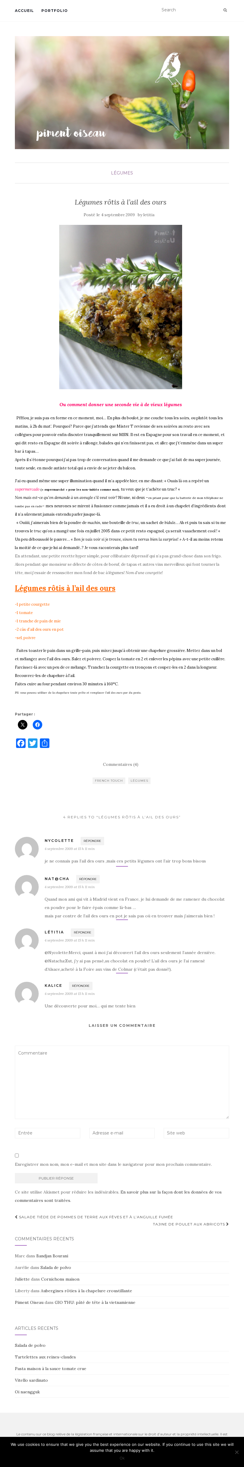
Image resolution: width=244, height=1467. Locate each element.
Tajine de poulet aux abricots (189, 1224)
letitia (148, 214)
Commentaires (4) (120, 764)
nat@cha (57, 879)
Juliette (22, 1279)
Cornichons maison (60, 1279)
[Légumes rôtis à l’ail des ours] (120, 307)
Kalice (53, 985)
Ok (122, 1458)
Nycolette (59, 840)
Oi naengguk (27, 1392)
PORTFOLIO (54, 10)
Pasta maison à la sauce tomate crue (50, 1368)
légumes (122, 173)
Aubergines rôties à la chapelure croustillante (86, 1290)
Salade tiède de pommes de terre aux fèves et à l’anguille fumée (95, 1217)
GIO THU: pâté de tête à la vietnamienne (95, 1302)
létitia (54, 932)
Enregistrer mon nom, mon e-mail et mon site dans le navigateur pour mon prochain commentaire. (113, 1164)
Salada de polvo (55, 1267)
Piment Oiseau (29, 1302)
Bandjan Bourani (52, 1256)
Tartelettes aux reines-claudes (45, 1357)
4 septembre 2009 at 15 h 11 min (70, 848)
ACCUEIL (24, 10)
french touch (109, 781)
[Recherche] (225, 10)
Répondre (92, 841)
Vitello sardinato (31, 1380)
